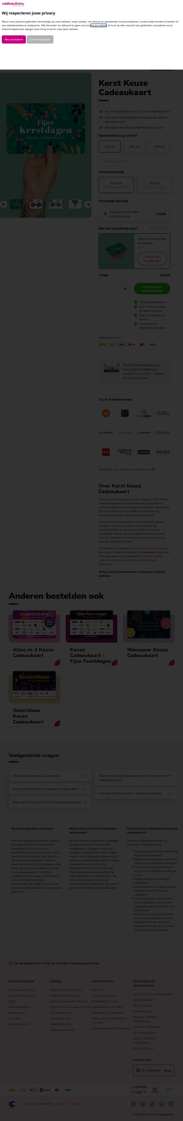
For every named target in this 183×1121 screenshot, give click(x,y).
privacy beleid (98, 25)
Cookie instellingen (40, 39)
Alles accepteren (13, 39)
